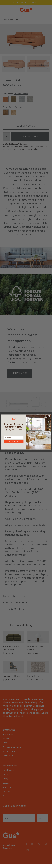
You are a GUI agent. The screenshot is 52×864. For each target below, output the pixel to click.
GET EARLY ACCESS (13, 441)
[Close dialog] (49, 416)
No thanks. (13, 444)
